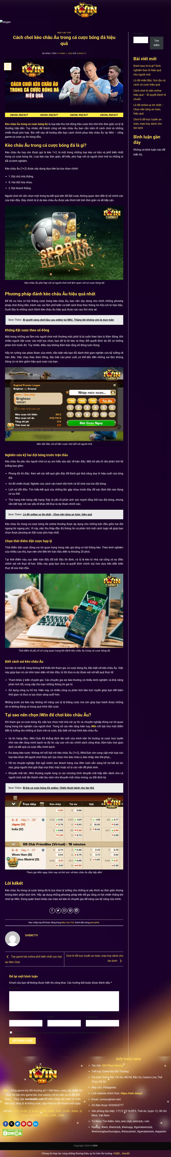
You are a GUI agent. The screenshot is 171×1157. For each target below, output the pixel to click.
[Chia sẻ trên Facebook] (52, 910)
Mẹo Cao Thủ (64, 33)
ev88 (53, 1115)
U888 (61, 1115)
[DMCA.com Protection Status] (13, 1132)
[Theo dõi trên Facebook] (5, 1124)
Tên (12, 1017)
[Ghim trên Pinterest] (70, 910)
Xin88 (45, 1115)
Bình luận (15, 988)
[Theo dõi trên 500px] (35, 1124)
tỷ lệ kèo (34, 1111)
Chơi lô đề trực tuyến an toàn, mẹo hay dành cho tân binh (147, 124)
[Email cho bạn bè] (64, 910)
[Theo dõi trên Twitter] (17, 1124)
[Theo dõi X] (11, 1124)
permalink (94, 922)
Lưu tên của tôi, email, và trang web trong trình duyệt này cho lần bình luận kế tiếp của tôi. (61, 1032)
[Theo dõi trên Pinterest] (23, 1124)
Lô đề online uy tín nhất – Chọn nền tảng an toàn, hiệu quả (148, 109)
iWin (6, 1090)
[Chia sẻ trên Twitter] (58, 910)
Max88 (125, 1153)
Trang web (91, 1017)
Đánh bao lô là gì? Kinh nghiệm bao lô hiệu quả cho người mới (147, 70)
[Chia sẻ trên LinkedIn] (76, 910)
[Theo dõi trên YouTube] (29, 1124)
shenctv (81, 53)
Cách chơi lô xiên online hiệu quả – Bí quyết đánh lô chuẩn (149, 95)
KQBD (117, 1153)
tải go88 (35, 1115)
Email (51, 1017)
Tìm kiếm (138, 33)
